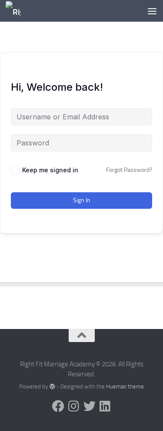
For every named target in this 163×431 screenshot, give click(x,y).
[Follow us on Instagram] (74, 406)
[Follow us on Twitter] (89, 406)
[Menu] (152, 11)
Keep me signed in (50, 170)
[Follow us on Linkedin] (105, 406)
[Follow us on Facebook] (58, 406)
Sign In (81, 200)
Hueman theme (125, 386)
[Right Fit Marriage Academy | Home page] (15, 11)
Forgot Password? (129, 170)
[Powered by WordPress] (52, 386)
